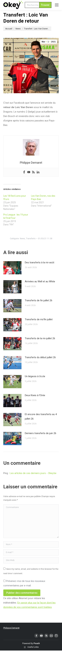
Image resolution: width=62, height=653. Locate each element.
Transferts (31, 238)
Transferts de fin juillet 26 (38, 300)
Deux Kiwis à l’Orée (35, 395)
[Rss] (33, 172)
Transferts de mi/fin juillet (39, 319)
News (22, 238)
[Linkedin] (38, 172)
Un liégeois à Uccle (35, 376)
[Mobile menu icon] (57, 5)
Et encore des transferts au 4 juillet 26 (41, 416)
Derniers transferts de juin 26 (40, 433)
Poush (37, 643)
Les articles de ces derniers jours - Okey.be (33, 473)
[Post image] (12, 267)
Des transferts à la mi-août (39, 262)
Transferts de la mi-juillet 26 (40, 338)
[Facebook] (24, 172)
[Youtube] (28, 172)
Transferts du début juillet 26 (40, 357)
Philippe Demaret (11, 628)
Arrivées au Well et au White (40, 281)
